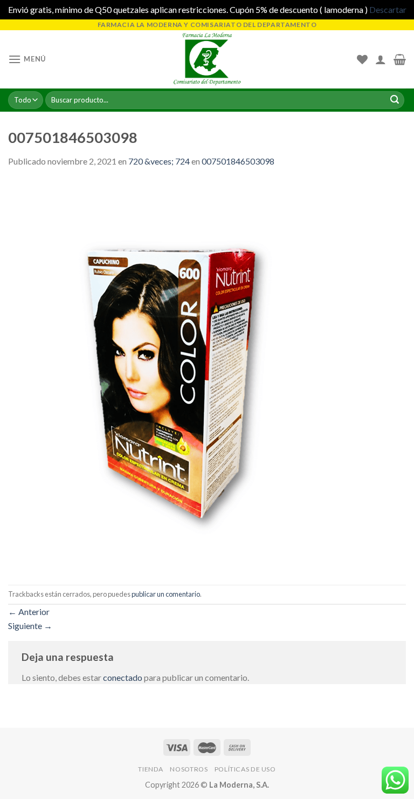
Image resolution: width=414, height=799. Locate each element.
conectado (122, 677)
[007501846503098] (202, 375)
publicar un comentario (166, 594)
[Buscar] (394, 100)
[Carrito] (400, 59)
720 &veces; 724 (159, 161)
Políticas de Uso (245, 769)
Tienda (150, 769)
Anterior (29, 611)
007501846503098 (238, 161)
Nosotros (189, 769)
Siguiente (30, 625)
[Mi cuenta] (380, 59)
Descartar (387, 9)
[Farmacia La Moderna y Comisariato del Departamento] (207, 58)
